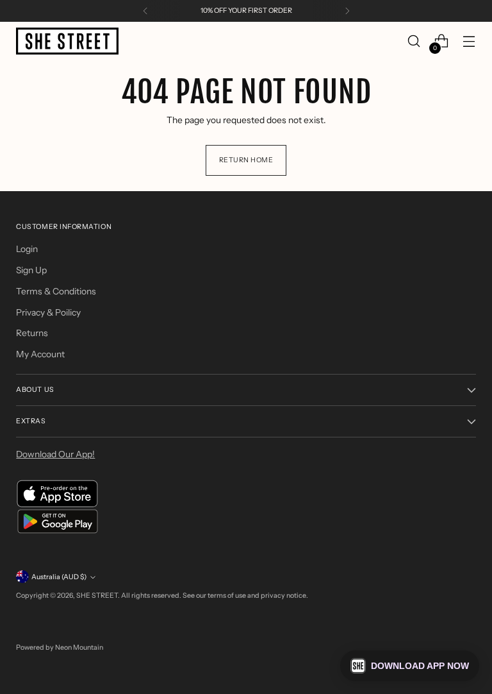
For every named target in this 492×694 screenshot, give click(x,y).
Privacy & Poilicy (48, 312)
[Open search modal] (414, 41)
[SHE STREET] (67, 41)
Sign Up (31, 270)
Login (27, 249)
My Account (40, 354)
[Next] (347, 11)
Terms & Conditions (56, 291)
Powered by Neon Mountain (59, 647)
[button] (409, 665)
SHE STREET (97, 595)
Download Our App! (55, 454)
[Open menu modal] (469, 41)
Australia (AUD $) (58, 577)
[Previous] (145, 11)
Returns (32, 333)
